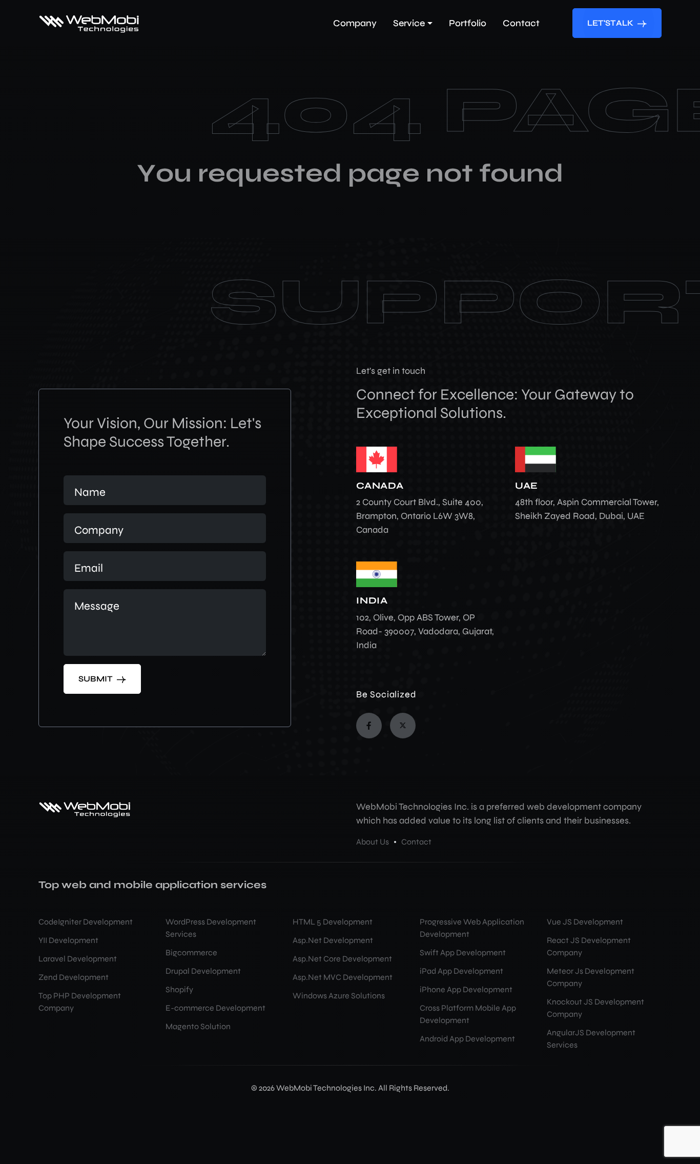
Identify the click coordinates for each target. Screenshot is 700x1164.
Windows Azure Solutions (339, 995)
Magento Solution (198, 1026)
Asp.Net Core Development (342, 959)
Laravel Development (77, 959)
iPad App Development (461, 971)
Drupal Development (203, 971)
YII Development (68, 940)
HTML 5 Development (333, 922)
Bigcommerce (191, 952)
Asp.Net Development (333, 940)
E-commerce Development (215, 1008)
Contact (416, 842)
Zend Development (73, 977)
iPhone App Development (466, 989)
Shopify (179, 989)
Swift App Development (463, 952)
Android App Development (467, 1038)
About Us (372, 842)
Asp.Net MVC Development (343, 977)
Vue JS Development (585, 922)
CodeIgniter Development (85, 922)
